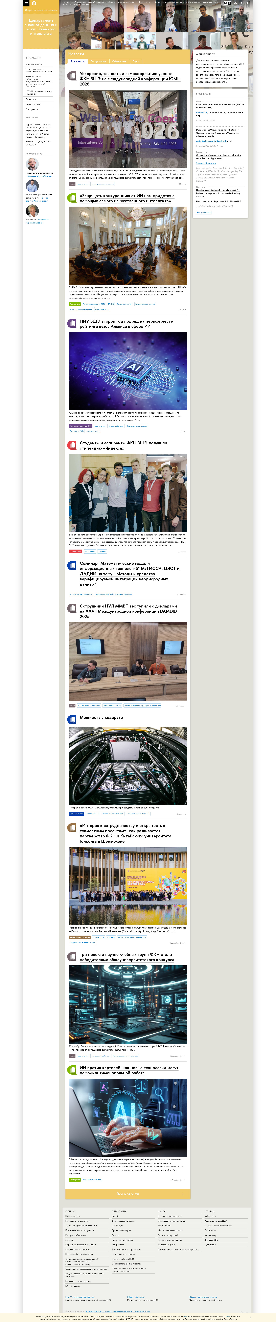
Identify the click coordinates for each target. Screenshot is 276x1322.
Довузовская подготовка (123, 1220)
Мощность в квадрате (101, 717)
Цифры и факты (72, 1216)
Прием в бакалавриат (122, 1230)
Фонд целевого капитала (77, 1249)
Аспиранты (31, 99)
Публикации (203, 94)
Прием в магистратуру (122, 1240)
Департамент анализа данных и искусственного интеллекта (41, 27)
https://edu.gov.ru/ (136, 1296)
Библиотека (210, 1216)
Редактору (244, 1312)
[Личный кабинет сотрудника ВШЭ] (241, 3)
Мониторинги (164, 1225)
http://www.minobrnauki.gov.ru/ (79, 1296)
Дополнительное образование (126, 1249)
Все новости (128, 1194)
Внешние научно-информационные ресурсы (178, 1249)
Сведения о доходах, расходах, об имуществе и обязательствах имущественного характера (81, 1261)
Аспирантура (118, 1244)
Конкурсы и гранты (167, 1244)
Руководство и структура (77, 1220)
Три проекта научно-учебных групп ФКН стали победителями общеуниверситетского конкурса (127, 956)
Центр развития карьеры (123, 1254)
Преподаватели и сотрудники (79, 1230)
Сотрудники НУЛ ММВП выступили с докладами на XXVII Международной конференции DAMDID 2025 (128, 611)
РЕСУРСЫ (210, 1211)
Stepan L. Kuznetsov (206, 163)
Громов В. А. (201, 112)
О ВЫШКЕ (70, 1211)
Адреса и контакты (93, 1311)
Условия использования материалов (117, 1311)
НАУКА (162, 1211)
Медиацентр (210, 1235)
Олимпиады (117, 1225)
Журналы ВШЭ (211, 1240)
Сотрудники (32, 109)
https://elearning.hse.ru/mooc (203, 1296)
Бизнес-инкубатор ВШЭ (123, 1259)
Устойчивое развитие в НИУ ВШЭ (81, 1225)
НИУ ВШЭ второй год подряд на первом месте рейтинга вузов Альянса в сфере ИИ (126, 323)
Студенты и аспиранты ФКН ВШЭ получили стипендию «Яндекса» (123, 445)
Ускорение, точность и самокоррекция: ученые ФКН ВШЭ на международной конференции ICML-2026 (130, 78)
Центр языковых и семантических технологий (39, 70)
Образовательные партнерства (126, 1263)
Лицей (115, 1216)
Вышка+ (115, 1235)
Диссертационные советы (170, 1230)
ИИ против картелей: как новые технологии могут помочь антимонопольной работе (129, 1070)
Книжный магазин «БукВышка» (218, 1225)
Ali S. (198, 141)
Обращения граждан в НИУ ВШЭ (80, 1244)
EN (229, 3)
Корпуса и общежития (75, 1235)
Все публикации (203, 212)
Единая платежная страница (78, 1281)
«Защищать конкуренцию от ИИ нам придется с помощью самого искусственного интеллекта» (127, 198)
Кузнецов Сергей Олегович (40, 175)
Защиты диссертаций (168, 1235)
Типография (210, 1230)
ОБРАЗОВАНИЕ (120, 1211)
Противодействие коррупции (79, 1254)
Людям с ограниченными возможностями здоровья (84, 1275)
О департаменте (34, 64)
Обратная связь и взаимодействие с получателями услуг (129, 1269)
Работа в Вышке (72, 1285)
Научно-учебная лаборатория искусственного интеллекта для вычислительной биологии (39, 81)
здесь (185, 1316)
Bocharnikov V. (208, 141)
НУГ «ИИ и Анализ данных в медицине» (39, 92)
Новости (76, 54)
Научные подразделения (169, 1216)
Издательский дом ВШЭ (216, 1220)
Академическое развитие (170, 1240)
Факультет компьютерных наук (41, 10)
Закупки (69, 1240)
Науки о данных (33, 104)
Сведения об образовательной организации (86, 1268)
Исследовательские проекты (171, 1220)
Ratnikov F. (221, 141)
